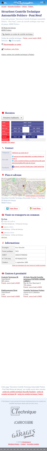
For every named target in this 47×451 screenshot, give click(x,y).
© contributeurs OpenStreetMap (36, 179)
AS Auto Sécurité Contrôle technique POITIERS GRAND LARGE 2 (34, 279)
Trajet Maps (36, 208)
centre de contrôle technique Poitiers (30, 394)
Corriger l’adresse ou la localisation (35, 195)
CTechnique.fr (26, 442)
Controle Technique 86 (9, 277)
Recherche (44, 2)
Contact (23, 444)
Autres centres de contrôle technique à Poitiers (17, 54)
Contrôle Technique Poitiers (34, 290)
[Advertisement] (23, 83)
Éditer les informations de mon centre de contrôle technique (29, 265)
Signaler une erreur (8, 142)
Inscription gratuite (33, 444)
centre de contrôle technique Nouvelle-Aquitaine (19, 392)
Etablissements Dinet (9, 290)
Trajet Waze (13, 208)
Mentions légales (13, 444)
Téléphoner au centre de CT (20, 152)
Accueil (2, 2)
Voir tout (4, 237)
